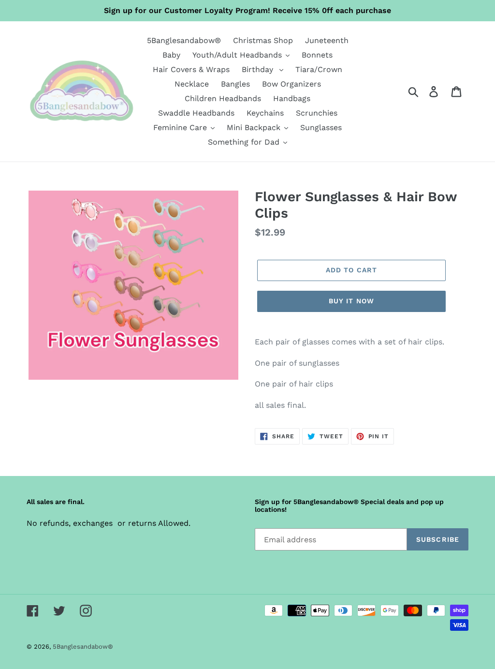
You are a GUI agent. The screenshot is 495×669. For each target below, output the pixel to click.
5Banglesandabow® (83, 646)
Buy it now (351, 301)
